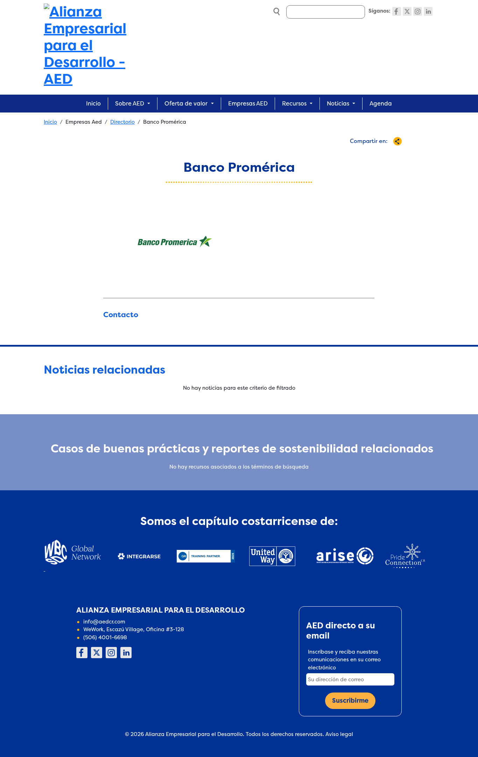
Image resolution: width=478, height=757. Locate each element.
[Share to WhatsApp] (356, 153)
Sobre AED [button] (129, 103)
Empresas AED (248, 103)
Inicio (93, 103)
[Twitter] (407, 11)
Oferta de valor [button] (186, 103)
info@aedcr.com (104, 621)
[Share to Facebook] (333, 153)
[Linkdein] (428, 11)
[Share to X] (344, 153)
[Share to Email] (379, 153)
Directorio (122, 121)
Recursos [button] (294, 103)
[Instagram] (417, 11)
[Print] (390, 153)
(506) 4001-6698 (105, 637)
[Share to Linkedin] (367, 153)
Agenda (381, 103)
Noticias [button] (338, 103)
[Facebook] (396, 11)
